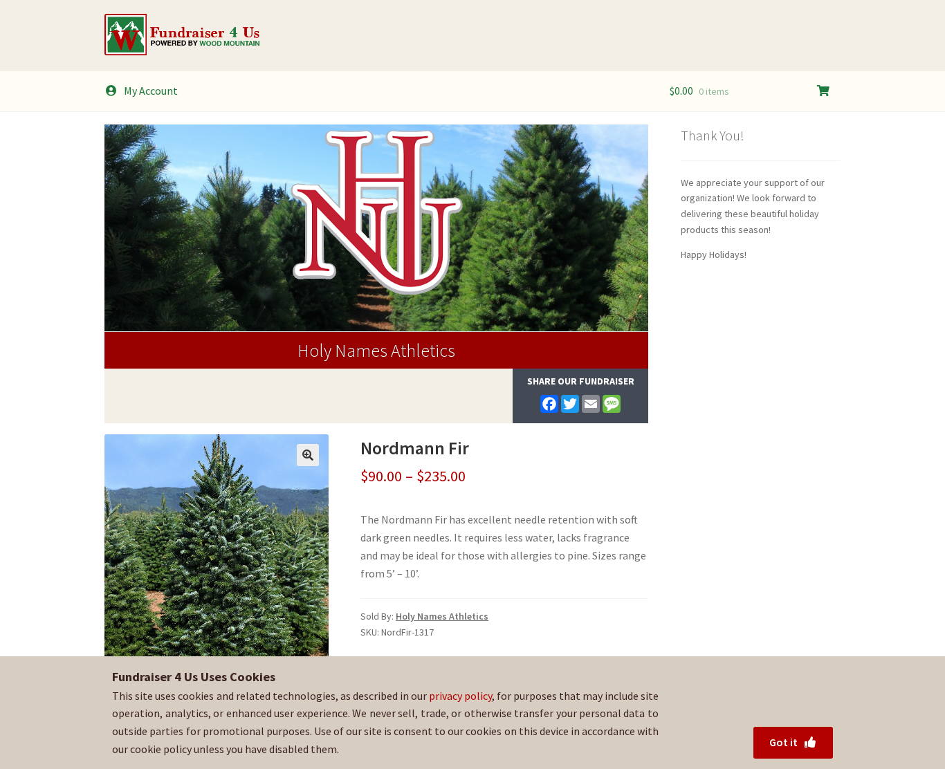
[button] (308, 455)
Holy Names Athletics (376, 350)
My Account (151, 91)
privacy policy (460, 696)
